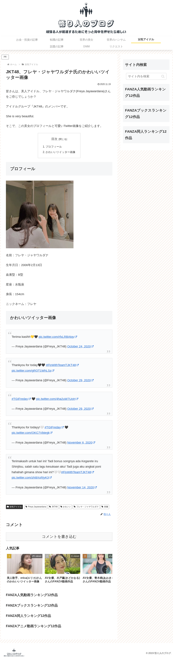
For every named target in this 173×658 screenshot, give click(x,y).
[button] (106, 569)
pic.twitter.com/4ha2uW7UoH (55, 399)
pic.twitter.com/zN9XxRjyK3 (30, 477)
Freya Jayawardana (37, 507)
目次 (54, 139)
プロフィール (54, 146)
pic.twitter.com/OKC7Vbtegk (31, 432)
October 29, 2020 (79, 380)
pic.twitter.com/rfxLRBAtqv (56, 336)
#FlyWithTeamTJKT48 (61, 365)
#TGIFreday (20, 399)
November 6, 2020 (79, 442)
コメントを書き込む (59, 536)
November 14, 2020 (80, 487)
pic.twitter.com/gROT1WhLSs (31, 370)
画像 (106, 507)
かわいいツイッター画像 (60, 151)
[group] (24, 570)
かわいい (67, 507)
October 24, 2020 (79, 346)
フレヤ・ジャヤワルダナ (87, 507)
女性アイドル (16, 507)
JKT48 (55, 507)
